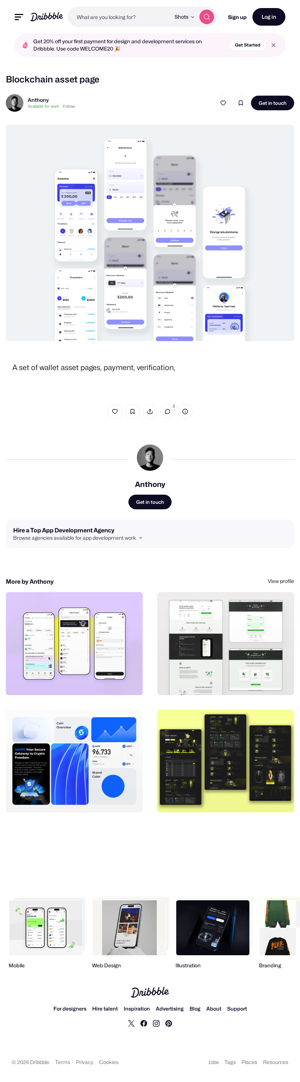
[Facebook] (143, 1023)
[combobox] (119, 17)
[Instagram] (156, 1023)
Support (237, 1008)
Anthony (38, 100)
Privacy (84, 1062)
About (213, 1008)
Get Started (247, 45)
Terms (62, 1062)
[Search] (206, 17)
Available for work (43, 106)
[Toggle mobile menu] (19, 17)
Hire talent (105, 1008)
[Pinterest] (168, 1023)
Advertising (170, 1008)
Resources (275, 1062)
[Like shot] (223, 103)
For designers (69, 1008)
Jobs (213, 1062)
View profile (281, 581)
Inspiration (137, 1008)
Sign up (237, 17)
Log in (269, 17)
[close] (273, 45)
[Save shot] (240, 103)
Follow (69, 106)
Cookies (109, 1062)
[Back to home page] (46, 16)
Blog (195, 1008)
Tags (230, 1062)
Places (249, 1062)
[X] (131, 1023)
